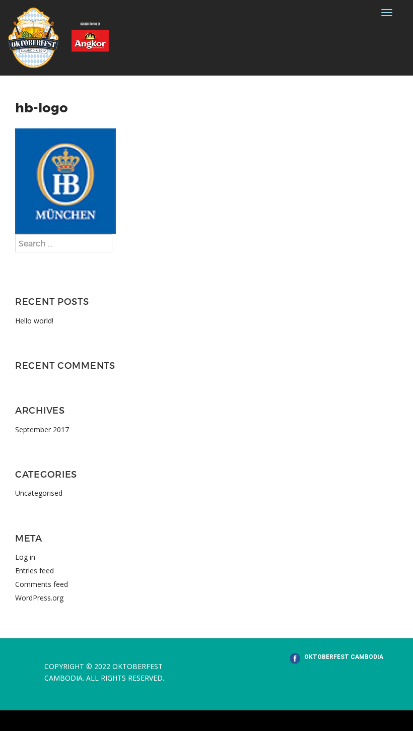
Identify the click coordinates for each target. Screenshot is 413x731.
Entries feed (34, 570)
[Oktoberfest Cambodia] (58, 37)
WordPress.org (39, 598)
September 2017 (42, 429)
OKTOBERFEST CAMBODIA (343, 656)
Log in (25, 557)
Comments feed (41, 584)
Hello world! (34, 320)
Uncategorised (38, 493)
